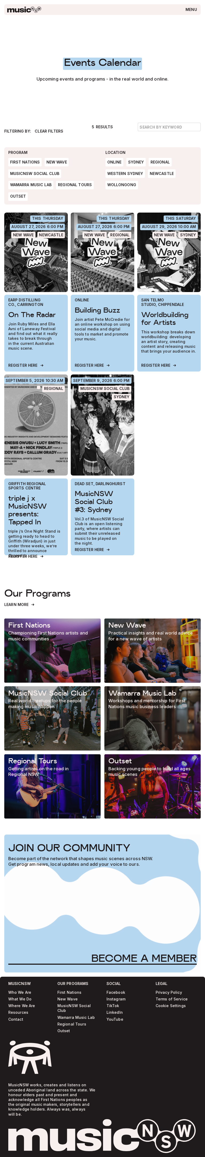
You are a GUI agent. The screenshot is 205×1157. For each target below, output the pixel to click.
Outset (63, 1031)
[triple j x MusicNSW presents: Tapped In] (36, 425)
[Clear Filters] (49, 131)
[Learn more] (52, 651)
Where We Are (21, 1005)
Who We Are (19, 992)
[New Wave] (23, 235)
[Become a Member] (144, 958)
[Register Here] (26, 365)
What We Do (19, 999)
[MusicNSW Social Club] (104, 389)
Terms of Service (172, 999)
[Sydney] (188, 235)
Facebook (116, 992)
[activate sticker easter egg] (30, 1057)
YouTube (115, 1019)
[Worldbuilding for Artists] (169, 252)
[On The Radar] (36, 252)
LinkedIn (115, 1012)
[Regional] (120, 235)
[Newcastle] (51, 235)
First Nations (69, 992)
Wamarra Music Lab (76, 1017)
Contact (15, 1019)
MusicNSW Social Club (74, 1008)
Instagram (116, 999)
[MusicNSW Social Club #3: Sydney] (102, 425)
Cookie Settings (171, 1005)
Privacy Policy (169, 992)
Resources (18, 1012)
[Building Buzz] (102, 252)
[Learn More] (19, 605)
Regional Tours (71, 1024)
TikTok (113, 1005)
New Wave (67, 999)
